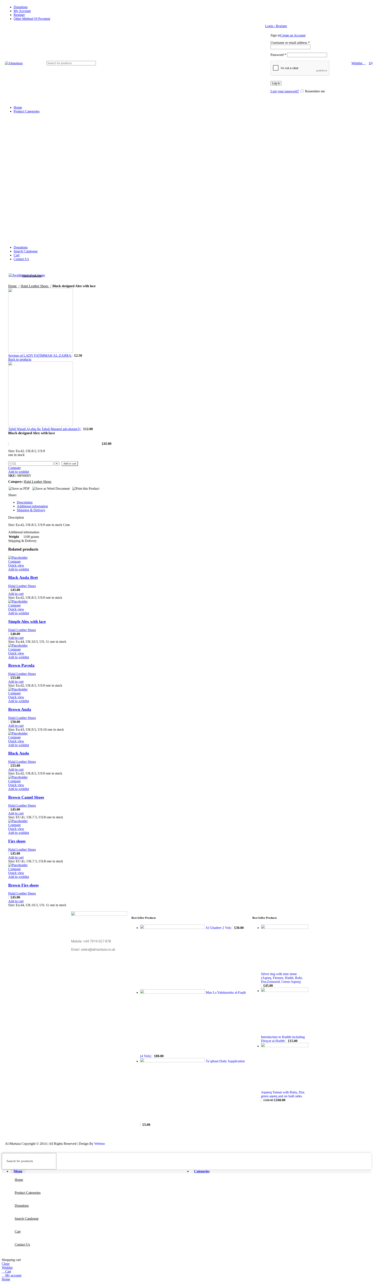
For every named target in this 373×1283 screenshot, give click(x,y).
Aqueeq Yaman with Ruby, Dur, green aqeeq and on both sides (283, 1094)
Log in (276, 83)
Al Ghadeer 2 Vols (218, 928)
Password (278, 55)
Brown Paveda (21, 665)
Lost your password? (284, 91)
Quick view (16, 565)
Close (5, 1264)
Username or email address (290, 42)
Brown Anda (19, 709)
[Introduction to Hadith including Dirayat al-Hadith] (284, 991)
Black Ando (18, 753)
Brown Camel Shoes (26, 797)
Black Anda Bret (23, 577)
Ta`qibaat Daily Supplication (225, 1061)
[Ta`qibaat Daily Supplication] (173, 1061)
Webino (99, 1143)
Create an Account (292, 35)
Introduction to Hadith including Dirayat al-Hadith (283, 1039)
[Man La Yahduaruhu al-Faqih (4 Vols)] (173, 992)
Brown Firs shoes (23, 885)
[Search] (91, 63)
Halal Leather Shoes (22, 586)
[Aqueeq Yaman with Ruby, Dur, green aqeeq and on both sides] (284, 1046)
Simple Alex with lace (27, 621)
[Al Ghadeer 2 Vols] (172, 928)
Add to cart (69, 463)
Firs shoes (16, 841)
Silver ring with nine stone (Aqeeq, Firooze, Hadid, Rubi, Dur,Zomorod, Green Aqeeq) (282, 978)
